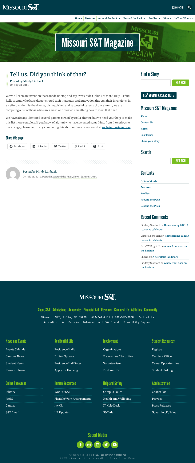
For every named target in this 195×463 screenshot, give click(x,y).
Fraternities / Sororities (118, 356)
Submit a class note (161, 95)
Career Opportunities (165, 363)
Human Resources (65, 383)
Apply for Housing (66, 370)
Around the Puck (107, 18)
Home (78, 18)
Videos (167, 18)
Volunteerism (112, 363)
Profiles (153, 18)
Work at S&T (62, 392)
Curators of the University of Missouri (95, 458)
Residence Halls (64, 349)
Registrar (158, 349)
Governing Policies (164, 412)
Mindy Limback (33, 81)
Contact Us (147, 122)
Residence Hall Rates (68, 363)
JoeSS (9, 399)
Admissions (59, 310)
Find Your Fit (111, 370)
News (76, 176)
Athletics (136, 310)
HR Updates (62, 412)
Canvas (10, 405)
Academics (75, 310)
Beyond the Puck (133, 18)
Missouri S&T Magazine (97, 42)
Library (10, 392)
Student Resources (163, 341)
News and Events (16, 341)
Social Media (97, 434)
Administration (161, 383)
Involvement (110, 341)
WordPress (129, 458)
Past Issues (147, 135)
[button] (189, 7)
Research (106, 310)
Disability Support (137, 322)
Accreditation (53, 322)
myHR (58, 405)
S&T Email (12, 412)
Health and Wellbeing (117, 399)
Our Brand (112, 322)
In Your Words (182, 18)
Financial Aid (91, 310)
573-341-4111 (100, 317)
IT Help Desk (111, 405)
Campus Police (112, 392)
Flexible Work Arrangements (72, 399)
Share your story (150, 141)
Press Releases (161, 405)
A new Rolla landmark (165, 257)
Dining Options (64, 356)
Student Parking (162, 370)
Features (90, 18)
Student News (15, 363)
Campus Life (121, 310)
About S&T (44, 310)
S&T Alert (109, 412)
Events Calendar (16, 349)
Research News (15, 370)
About (144, 116)
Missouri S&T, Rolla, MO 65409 (63, 317)
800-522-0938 (124, 317)
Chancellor (159, 392)
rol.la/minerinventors (116, 127)
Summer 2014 (89, 176)
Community (150, 310)
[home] (28, 7)
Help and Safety (112, 383)
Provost (157, 399)
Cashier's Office (162, 356)
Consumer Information (84, 322)
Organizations (112, 349)
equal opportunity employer (109, 455)
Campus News (15, 356)
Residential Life (63, 341)
